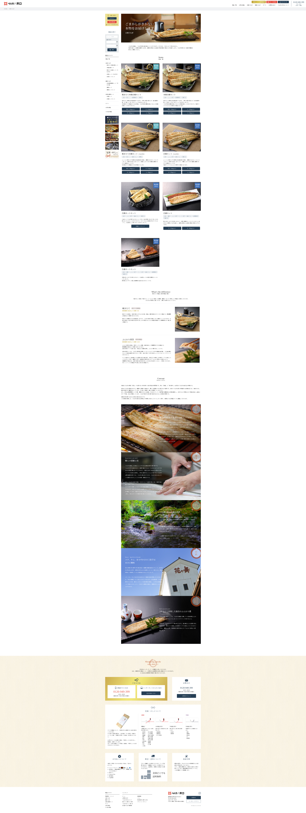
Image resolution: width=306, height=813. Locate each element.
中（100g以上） (131, 113)
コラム (138, 798)
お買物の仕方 (272, 5)
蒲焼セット (109, 87)
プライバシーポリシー (142, 801)
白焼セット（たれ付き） (112, 74)
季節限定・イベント (109, 796)
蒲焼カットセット (111, 90)
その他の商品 (109, 111)
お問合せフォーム (186, 696)
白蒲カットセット (111, 99)
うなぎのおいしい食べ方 (127, 803)
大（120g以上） (150, 109)
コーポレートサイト (194, 801)
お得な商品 (242, 5)
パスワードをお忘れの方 (112, 24)
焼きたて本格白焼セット (112, 65)
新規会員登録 (112, 22)
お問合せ (193, 797)
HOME (5, 9)
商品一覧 (234, 5)
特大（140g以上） (130, 109)
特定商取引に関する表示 (142, 800)
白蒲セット (109, 96)
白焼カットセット (111, 76)
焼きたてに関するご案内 (127, 801)
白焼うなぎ (250, 5)
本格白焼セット (110, 67)
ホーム (123, 796)
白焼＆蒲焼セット (110, 94)
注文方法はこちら (151, 693)
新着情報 (139, 796)
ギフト (264, 5)
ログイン (112, 18)
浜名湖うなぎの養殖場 (127, 805)
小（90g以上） (149, 113)
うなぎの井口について (283, 5)
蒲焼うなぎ (257, 5)
